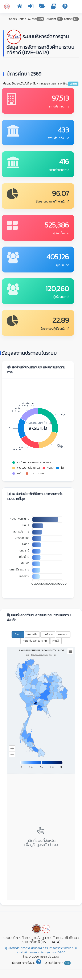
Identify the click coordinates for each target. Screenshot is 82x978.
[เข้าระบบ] (31, 7)
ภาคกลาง (63, 634)
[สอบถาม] (65, 7)
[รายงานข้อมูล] (42, 7)
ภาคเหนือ (32, 634)
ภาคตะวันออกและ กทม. (35, 641)
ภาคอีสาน (48, 634)
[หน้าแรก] (19, 7)
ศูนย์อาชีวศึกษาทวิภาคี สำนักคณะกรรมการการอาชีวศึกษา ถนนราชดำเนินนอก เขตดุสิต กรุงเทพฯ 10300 (41, 950)
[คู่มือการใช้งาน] (53, 7)
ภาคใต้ (56, 641)
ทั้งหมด (18, 634)
